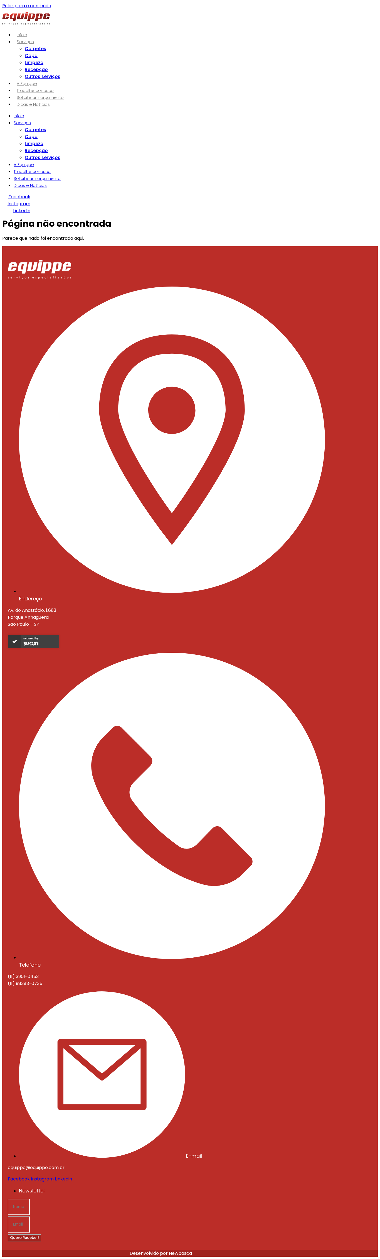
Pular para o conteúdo (26, 6)
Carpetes (35, 48)
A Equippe (27, 83)
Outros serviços (42, 76)
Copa (31, 55)
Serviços (25, 42)
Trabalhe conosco (35, 90)
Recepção (36, 69)
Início (22, 35)
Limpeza (34, 62)
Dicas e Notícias (33, 104)
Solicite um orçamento (40, 97)
